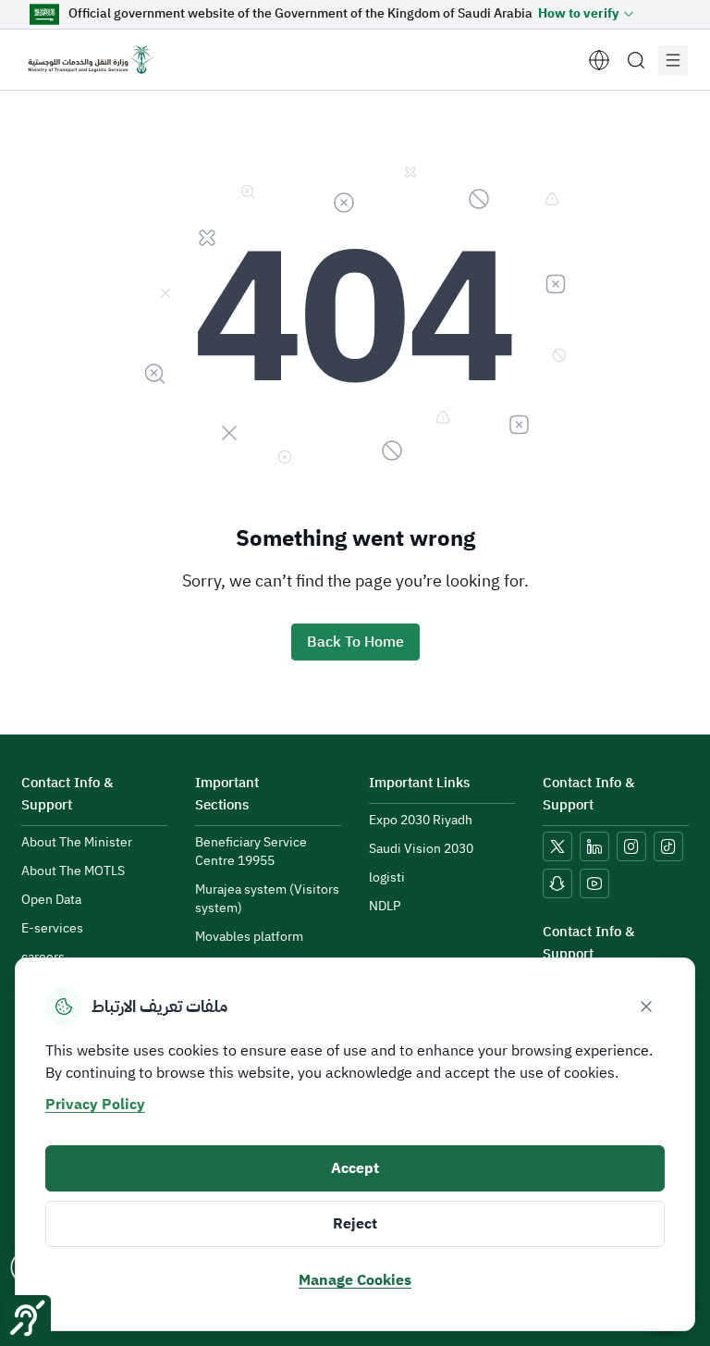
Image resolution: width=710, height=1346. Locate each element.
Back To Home (355, 642)
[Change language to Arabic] (599, 60)
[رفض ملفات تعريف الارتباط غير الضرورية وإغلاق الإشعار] (646, 1006)
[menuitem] (76, 843)
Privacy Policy (95, 1104)
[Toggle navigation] (673, 60)
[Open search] (636, 60)
